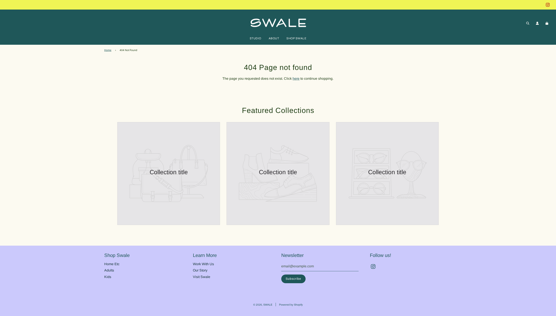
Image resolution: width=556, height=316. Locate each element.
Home (107, 50)
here (296, 78)
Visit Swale (201, 277)
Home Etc (111, 264)
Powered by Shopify (291, 304)
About (274, 38)
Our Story (200, 270)
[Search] (528, 23)
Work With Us (203, 264)
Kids (107, 277)
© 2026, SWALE (262, 304)
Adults (109, 270)
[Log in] (537, 23)
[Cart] (547, 23)
